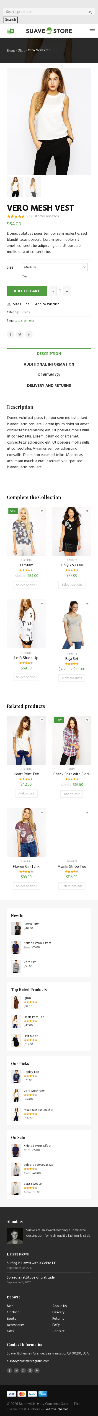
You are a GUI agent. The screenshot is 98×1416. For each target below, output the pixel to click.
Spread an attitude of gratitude (31, 1277)
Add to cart (27, 291)
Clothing (13, 1312)
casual (18, 320)
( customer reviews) (43, 216)
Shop (22, 50)
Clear (25, 276)
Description (49, 354)
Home (11, 50)
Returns (58, 1318)
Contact (58, 1331)
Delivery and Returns (49, 386)
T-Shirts (25, 312)
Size (10, 268)
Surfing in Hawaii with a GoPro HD (32, 1263)
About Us (59, 1306)
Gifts (10, 1331)
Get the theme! (56, 1409)
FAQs (56, 1325)
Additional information (49, 365)
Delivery (58, 1312)
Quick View (26, 552)
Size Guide (21, 304)
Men (10, 1306)
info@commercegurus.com (29, 1361)
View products (72, 678)
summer (29, 320)
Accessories (16, 1325)
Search (10, 20)
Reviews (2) (49, 375)
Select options (26, 585)
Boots (11, 1318)
